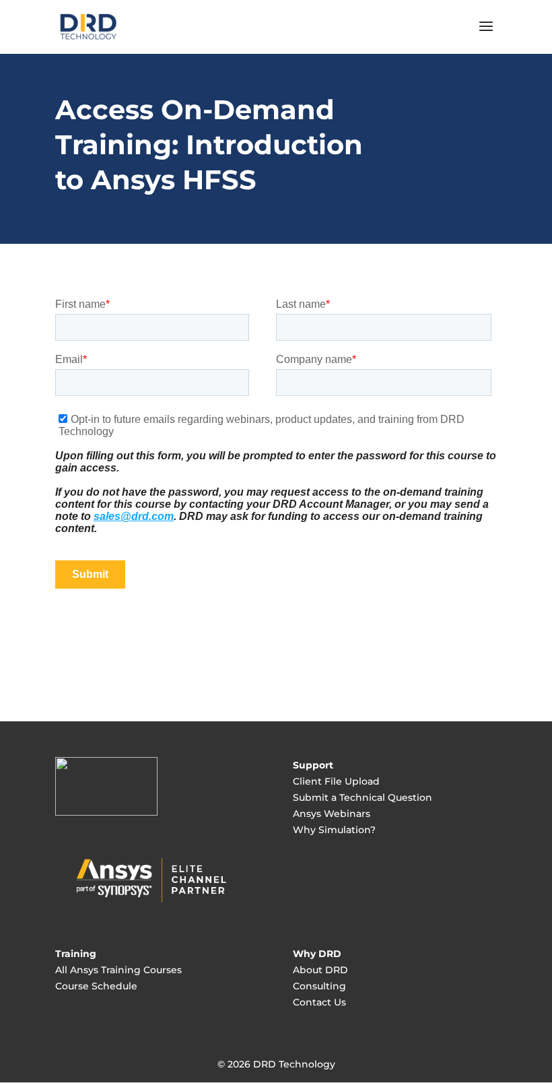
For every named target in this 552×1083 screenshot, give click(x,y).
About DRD (320, 970)
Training (75, 954)
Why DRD (317, 954)
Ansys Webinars (331, 814)
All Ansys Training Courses (118, 970)
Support (313, 765)
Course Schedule (96, 986)
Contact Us (319, 1002)
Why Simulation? (334, 830)
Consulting (319, 986)
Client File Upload (336, 781)
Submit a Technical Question (362, 797)
